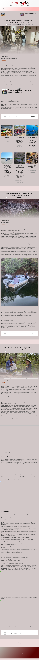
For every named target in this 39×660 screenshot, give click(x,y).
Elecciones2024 (22, 8)
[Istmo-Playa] (7, 158)
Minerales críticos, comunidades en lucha (32, 166)
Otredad (15, 8)
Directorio (14, 653)
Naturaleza (12, 8)
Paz (8, 8)
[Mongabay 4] (22, 14)
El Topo (19, 8)
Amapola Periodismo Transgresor (12, 24)
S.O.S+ (26, 8)
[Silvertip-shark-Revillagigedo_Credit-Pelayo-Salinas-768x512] (32, 130)
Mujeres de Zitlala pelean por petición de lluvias (19, 91)
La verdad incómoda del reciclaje (7, 139)
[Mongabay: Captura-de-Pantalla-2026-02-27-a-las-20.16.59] (19, 158)
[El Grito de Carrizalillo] (32, 158)
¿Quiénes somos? (19, 653)
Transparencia (24, 653)
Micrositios (30, 8)
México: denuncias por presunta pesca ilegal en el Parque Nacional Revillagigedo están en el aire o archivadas (32, 141)
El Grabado (3, 10)
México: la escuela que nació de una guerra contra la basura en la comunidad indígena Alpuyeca (30, 14)
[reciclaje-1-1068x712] (3, 14)
